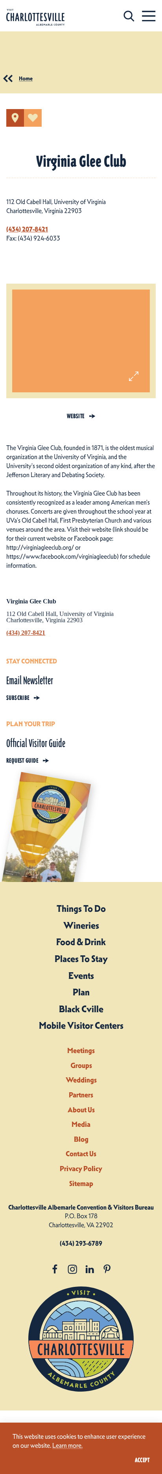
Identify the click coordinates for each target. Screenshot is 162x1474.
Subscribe (17, 697)
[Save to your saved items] (33, 118)
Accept (142, 1460)
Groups (81, 1065)
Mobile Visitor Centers (81, 1025)
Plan (81, 992)
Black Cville (81, 1009)
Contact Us (81, 1153)
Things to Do (81, 908)
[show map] (15, 118)
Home (26, 78)
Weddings (81, 1079)
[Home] (35, 17)
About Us (81, 1109)
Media (81, 1124)
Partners (81, 1094)
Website (76, 416)
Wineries (81, 925)
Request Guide (22, 760)
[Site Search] (128, 16)
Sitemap (81, 1183)
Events (81, 975)
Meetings (81, 1050)
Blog (81, 1139)
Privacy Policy (81, 1168)
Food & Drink (81, 942)
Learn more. (67, 1445)
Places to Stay (81, 958)
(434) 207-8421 (27, 229)
